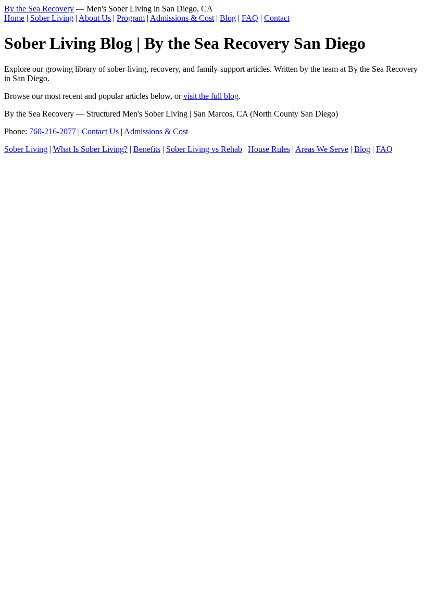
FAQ (250, 18)
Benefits (146, 149)
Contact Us (100, 131)
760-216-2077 (52, 131)
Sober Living (51, 18)
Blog (228, 18)
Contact (277, 18)
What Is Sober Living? (90, 149)
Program (131, 18)
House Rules (269, 149)
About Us (95, 18)
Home (14, 18)
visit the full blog (210, 96)
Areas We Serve (321, 149)
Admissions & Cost (182, 18)
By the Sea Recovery (39, 8)
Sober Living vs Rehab (204, 149)
